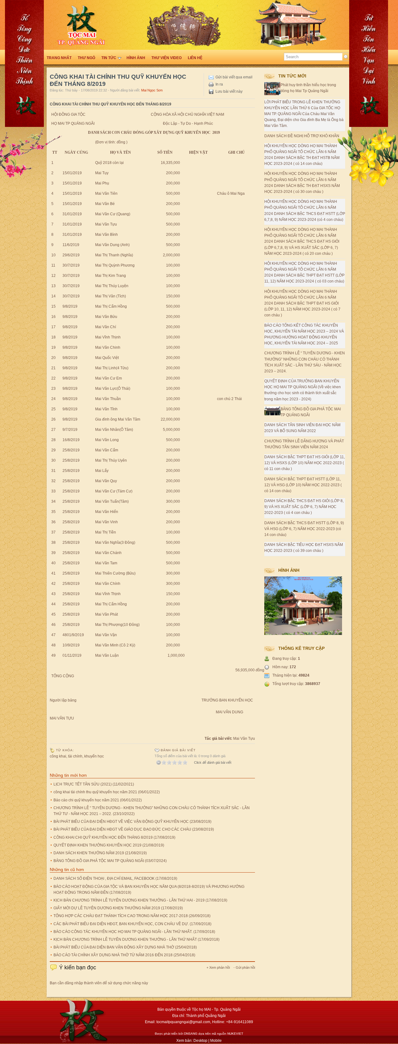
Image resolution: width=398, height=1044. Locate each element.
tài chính (75, 756)
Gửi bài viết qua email (233, 77)
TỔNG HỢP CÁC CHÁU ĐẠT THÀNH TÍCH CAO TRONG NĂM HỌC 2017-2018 (120, 916)
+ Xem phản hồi (218, 967)
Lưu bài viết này (229, 91)
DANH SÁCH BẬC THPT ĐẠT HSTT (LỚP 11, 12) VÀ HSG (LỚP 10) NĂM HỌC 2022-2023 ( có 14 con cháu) (303, 485)
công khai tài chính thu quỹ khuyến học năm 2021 (95, 792)
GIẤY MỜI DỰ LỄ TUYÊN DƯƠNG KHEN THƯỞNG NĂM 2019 (106, 908)
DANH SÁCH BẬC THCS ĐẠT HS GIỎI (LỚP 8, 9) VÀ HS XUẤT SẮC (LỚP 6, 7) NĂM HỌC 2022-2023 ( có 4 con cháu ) (304, 507)
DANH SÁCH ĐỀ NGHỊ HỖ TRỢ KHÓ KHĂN (301, 136)
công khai (58, 756)
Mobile (216, 1040)
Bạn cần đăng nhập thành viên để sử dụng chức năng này (99, 983)
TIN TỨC (108, 58)
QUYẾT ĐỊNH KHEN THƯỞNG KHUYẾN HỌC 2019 (97, 845)
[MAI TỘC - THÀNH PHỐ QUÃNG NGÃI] (367, 190)
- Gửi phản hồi (244, 967)
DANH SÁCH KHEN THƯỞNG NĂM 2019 (88, 853)
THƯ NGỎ (86, 58)
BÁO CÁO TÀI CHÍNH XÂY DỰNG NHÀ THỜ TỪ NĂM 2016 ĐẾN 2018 (113, 955)
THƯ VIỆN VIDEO (166, 58)
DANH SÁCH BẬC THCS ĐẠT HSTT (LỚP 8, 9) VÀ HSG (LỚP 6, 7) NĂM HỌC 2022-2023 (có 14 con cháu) (304, 529)
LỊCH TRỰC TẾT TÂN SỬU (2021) (82, 784)
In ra (219, 84)
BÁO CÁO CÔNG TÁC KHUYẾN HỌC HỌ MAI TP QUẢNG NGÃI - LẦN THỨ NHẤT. (122, 932)
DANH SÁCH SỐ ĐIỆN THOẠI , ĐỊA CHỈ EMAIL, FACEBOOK (104, 878)
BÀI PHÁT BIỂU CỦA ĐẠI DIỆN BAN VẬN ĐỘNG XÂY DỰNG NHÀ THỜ (113, 947)
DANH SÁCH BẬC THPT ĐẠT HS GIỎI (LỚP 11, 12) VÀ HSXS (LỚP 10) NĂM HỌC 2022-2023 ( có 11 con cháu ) (304, 463)
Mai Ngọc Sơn (152, 90)
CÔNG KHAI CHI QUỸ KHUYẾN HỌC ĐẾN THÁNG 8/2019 (103, 837)
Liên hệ (195, 58)
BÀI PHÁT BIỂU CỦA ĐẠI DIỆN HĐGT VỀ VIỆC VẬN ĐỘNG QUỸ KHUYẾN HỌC (121, 821)
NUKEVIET (235, 1033)
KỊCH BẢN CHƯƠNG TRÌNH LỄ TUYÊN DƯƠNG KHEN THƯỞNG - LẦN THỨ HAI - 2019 (129, 900)
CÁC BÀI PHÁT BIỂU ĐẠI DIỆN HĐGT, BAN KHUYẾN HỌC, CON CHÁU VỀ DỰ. (121, 924)
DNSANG (190, 1033)
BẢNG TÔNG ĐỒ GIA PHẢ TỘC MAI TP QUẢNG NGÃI (98, 861)
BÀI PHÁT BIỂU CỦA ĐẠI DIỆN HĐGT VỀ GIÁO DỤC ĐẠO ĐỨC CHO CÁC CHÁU (122, 829)
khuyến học (94, 756)
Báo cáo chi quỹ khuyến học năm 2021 (86, 800)
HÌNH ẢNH (136, 58)
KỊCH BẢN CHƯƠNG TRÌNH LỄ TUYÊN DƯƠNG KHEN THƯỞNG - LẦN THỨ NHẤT (125, 939)
